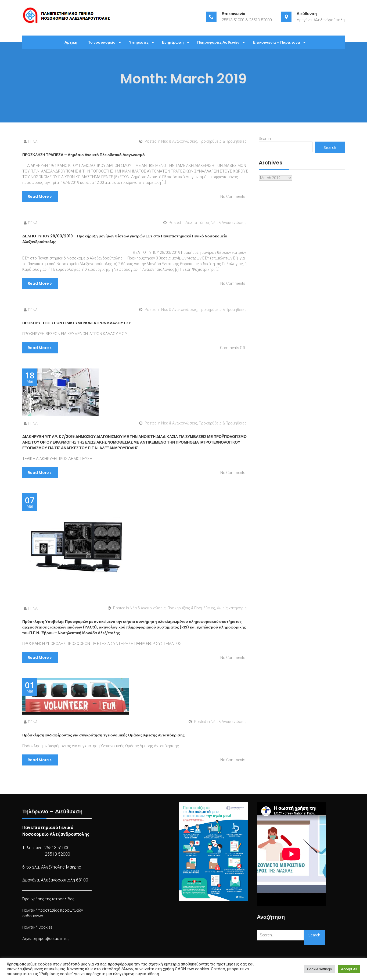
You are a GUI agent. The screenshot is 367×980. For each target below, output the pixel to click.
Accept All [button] (349, 969)
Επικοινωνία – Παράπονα (276, 42)
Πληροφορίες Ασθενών (218, 42)
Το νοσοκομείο (102, 42)
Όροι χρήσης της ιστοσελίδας (48, 899)
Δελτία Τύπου (197, 222)
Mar (30, 377)
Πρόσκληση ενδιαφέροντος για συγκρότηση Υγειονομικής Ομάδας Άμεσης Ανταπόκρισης (103, 735)
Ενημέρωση (173, 42)
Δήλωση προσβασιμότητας (46, 938)
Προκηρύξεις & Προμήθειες (223, 141)
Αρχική (70, 42)
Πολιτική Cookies (37, 927)
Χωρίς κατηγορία (232, 608)
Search (265, 138)
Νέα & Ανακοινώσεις (179, 141)
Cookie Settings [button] (319, 969)
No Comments (232, 196)
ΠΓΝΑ (33, 141)
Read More (38, 196)
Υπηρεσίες (139, 42)
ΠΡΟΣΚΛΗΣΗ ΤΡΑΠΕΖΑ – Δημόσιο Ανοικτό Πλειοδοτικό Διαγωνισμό (83, 154)
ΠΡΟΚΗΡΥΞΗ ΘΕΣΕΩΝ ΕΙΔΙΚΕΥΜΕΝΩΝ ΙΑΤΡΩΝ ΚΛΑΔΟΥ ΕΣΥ (76, 323)
